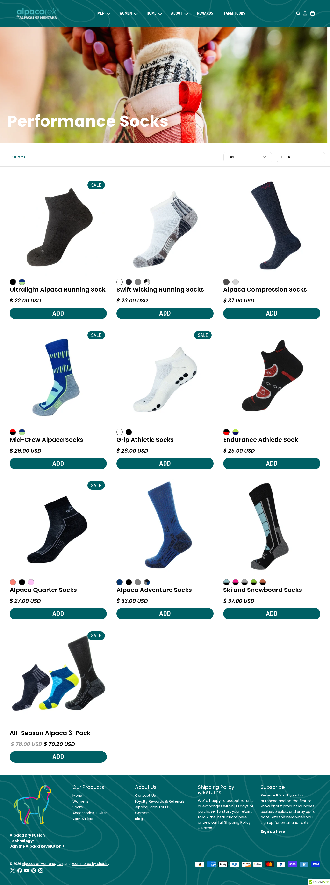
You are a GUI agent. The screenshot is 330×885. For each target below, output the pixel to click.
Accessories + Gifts (89, 812)
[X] (12, 870)
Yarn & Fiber (82, 818)
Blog (139, 818)
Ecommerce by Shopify (90, 864)
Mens (77, 795)
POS (60, 864)
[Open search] (298, 13)
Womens (80, 801)
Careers (142, 812)
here (243, 816)
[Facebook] (19, 870)
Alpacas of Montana (38, 864)
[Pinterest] (33, 870)
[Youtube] (26, 870)
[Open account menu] (304, 13)
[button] (248, 157)
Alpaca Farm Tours (151, 807)
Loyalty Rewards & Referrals (160, 801)
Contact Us (145, 795)
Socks (77, 807)
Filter (285, 157)
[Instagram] (40, 870)
